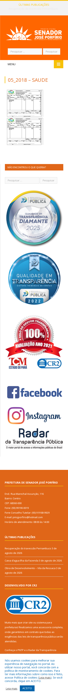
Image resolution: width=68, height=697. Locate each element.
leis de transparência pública (39, 636)
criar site (28, 622)
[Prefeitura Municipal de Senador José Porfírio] (34, 32)
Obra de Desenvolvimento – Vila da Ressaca (30, 568)
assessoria (45, 627)
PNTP (21, 650)
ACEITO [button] (27, 688)
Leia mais (45, 677)
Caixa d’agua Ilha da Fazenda (33, 8)
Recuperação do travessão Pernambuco (28, 548)
